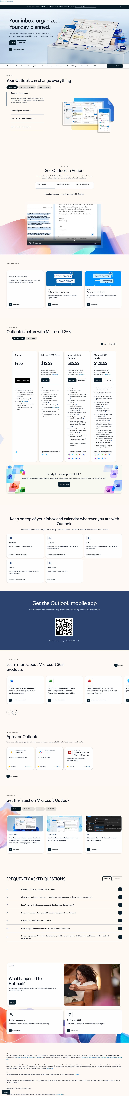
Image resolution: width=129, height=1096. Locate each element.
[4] (7, 1078)
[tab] (12, 87)
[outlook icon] (16, 452)
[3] (7, 1072)
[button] (14, 304)
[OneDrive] (46, 454)
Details (77, 1074)
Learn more (50, 1068)
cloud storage (24, 401)
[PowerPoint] (79, 454)
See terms (55, 374)
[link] (9, 66)
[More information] (30, 398)
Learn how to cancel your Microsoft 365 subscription (29, 1057)
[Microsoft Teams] (79, 458)
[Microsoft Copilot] (69, 454)
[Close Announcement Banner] (120, 6)
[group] (25, 289)
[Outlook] (42, 454)
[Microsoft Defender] (76, 458)
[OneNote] (69, 458)
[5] (7, 1085)
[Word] (72, 454)
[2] (7, 1062)
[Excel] (76, 454)
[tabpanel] (64, 119)
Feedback (6, 1092)
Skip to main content (6, 1)
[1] (7, 1053)
